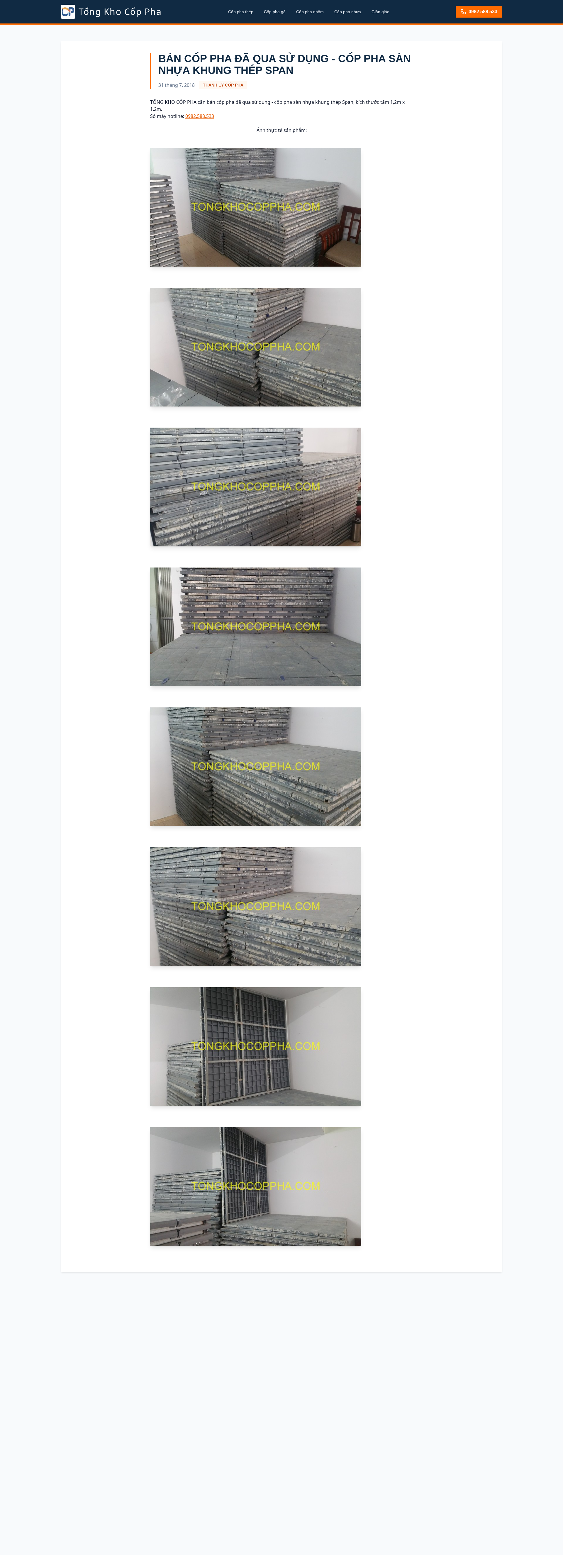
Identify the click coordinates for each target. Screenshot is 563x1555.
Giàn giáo (380, 11)
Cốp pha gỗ (275, 11)
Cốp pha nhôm (310, 11)
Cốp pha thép (240, 11)
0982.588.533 (483, 11)
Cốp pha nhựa (347, 11)
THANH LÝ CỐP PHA (223, 85)
